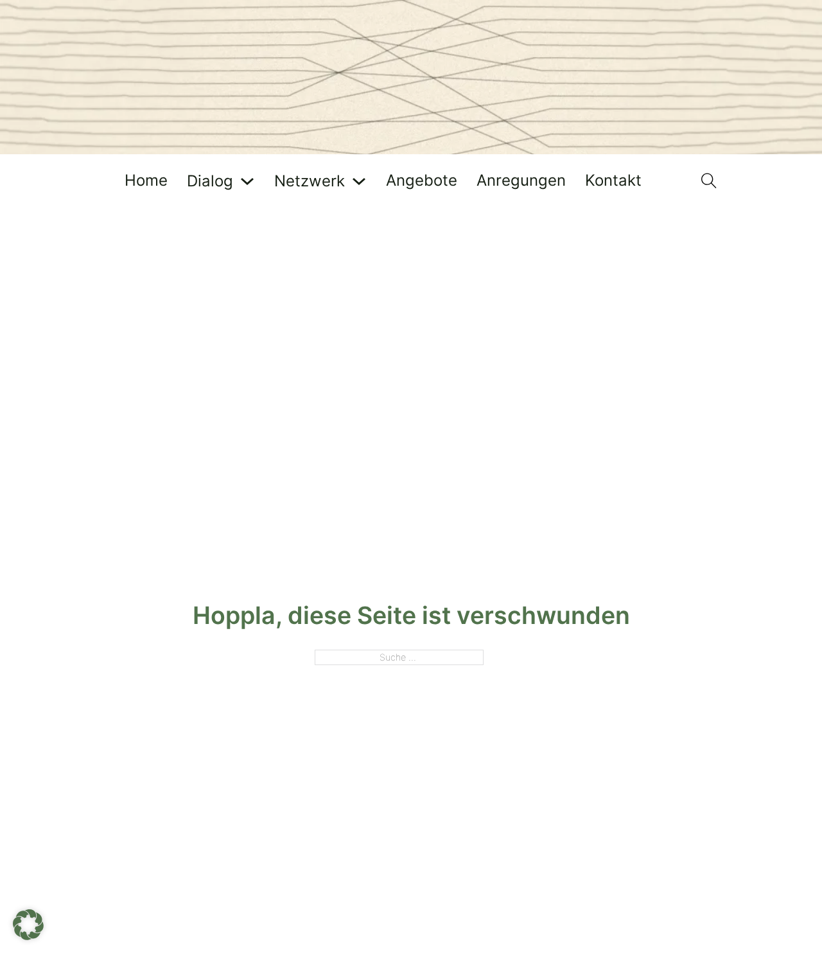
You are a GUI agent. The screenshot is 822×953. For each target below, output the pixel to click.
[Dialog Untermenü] (247, 181)
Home (146, 181)
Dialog (210, 181)
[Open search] (709, 181)
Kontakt (613, 181)
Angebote (421, 181)
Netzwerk (309, 181)
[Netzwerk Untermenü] (359, 181)
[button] (28, 924)
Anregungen (521, 181)
